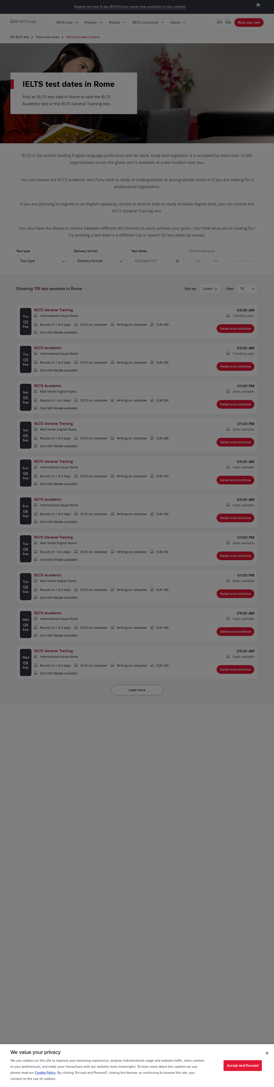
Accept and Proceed (242, 1065)
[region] (137, 1065)
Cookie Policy (45, 1073)
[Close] (267, 1053)
